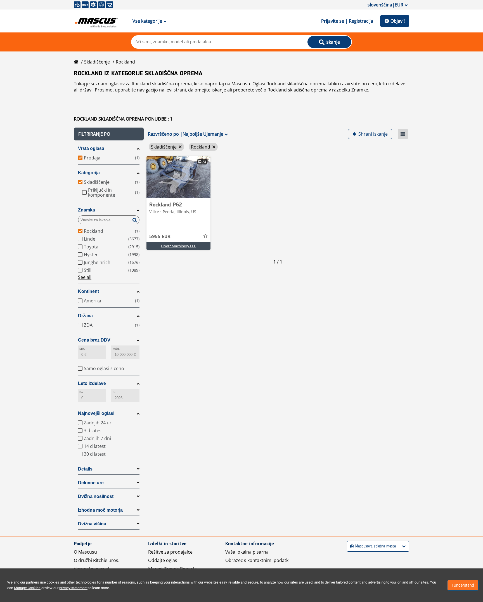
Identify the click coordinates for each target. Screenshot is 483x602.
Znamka (86, 210)
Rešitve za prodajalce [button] (170, 552)
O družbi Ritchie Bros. (96, 560)
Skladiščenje (97, 62)
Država (85, 315)
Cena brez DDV (94, 340)
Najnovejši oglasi (96, 413)
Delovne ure (91, 482)
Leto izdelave (92, 383)
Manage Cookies (27, 588)
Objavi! (397, 21)
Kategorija (89, 172)
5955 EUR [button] (160, 236)
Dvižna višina (92, 523)
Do (81, 392)
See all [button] (84, 277)
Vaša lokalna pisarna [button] (247, 552)
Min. (82, 348)
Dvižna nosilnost (95, 496)
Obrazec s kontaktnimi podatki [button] (257, 560)
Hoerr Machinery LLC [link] (178, 245)
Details (85, 469)
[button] (109, 134)
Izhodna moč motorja (100, 510)
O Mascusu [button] (85, 552)
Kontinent (88, 291)
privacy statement (73, 588)
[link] (178, 177)
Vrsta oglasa (91, 148)
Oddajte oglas (162, 560)
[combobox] (350, 546)
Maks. (116, 348)
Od (114, 392)
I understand (463, 585)
